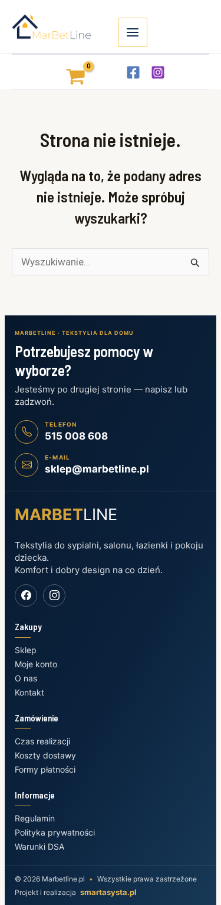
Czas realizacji (42, 741)
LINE (66, 514)
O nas (26, 678)
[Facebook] (133, 72)
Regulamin (35, 818)
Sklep (26, 650)
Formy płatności (45, 769)
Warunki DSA (39, 846)
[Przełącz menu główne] (132, 32)
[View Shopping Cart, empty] (65, 71)
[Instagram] (158, 72)
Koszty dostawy (45, 755)
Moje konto (36, 664)
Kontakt (29, 692)
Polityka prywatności (55, 832)
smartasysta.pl (108, 892)
